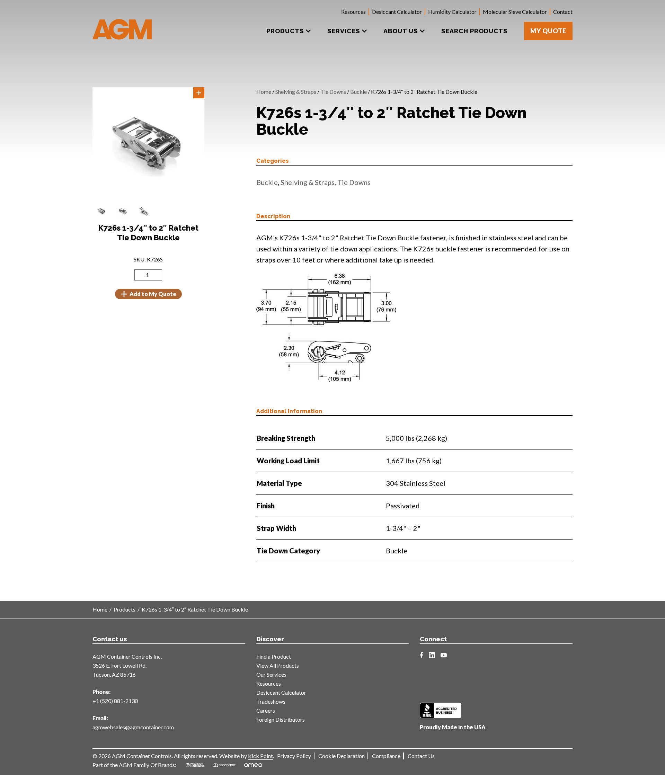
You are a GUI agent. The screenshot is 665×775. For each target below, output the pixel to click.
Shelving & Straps (295, 91)
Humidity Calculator (452, 11)
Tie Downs (333, 91)
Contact (563, 11)
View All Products (277, 665)
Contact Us (421, 755)
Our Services (271, 674)
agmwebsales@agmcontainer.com (133, 727)
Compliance (386, 755)
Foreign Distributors (280, 719)
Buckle (358, 91)
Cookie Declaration (341, 755)
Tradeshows (270, 701)
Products (124, 609)
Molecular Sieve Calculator (515, 11)
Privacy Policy (294, 755)
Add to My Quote (153, 294)
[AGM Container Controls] (122, 24)
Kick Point (260, 755)
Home (263, 91)
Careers (265, 710)
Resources (353, 11)
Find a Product (273, 656)
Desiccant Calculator (397, 11)
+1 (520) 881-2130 (115, 700)
